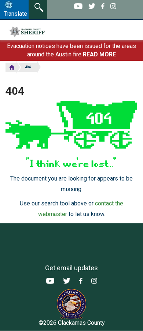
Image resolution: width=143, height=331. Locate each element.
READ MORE (99, 54)
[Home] (43, 32)
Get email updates (71, 268)
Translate (15, 13)
